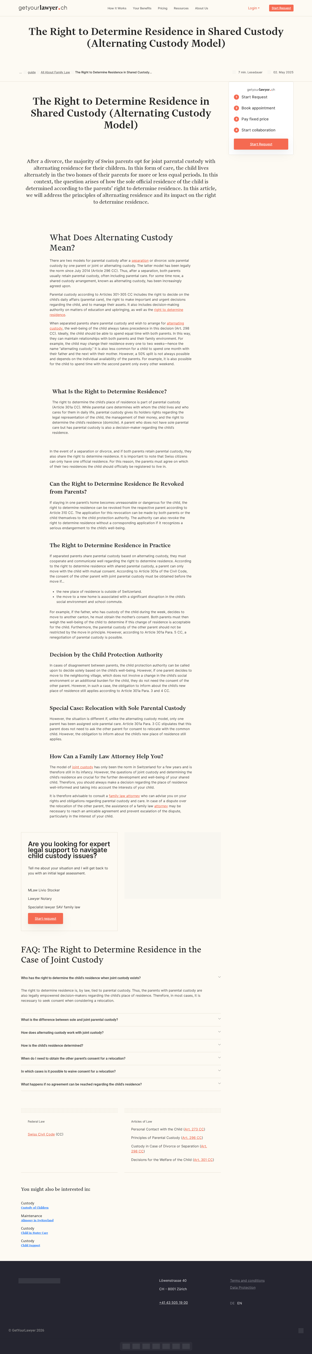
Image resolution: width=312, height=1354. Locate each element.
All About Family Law (55, 72)
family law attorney (124, 796)
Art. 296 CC (192, 1138)
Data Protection (243, 1287)
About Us (201, 8)
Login (252, 8)
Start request (45, 918)
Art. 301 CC (203, 1160)
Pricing (162, 8)
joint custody (82, 767)
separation (140, 260)
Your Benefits (142, 8)
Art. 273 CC (194, 1129)
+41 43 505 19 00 (173, 1302)
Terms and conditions (247, 1280)
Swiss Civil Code (41, 1134)
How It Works (117, 8)
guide (32, 72)
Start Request (281, 8)
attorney (161, 806)
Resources (181, 8)
